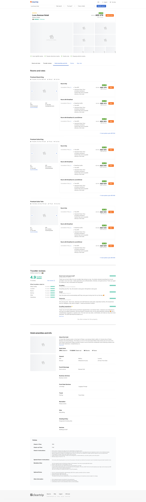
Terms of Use (67, 496)
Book (111, 87)
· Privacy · (58, 496)
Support (60, 494)
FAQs (55, 494)
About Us (49, 494)
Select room (110, 15)
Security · (63, 496)
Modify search (101, 6)
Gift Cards (67, 494)
